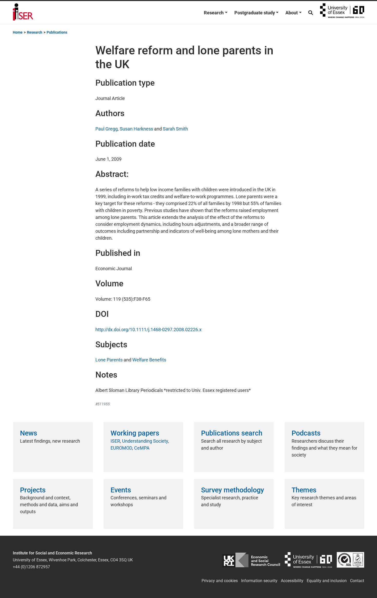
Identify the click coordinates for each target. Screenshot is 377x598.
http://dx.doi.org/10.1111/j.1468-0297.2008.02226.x (148, 329)
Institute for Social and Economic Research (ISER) (23, 12)
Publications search (231, 433)
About (291, 12)
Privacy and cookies (220, 580)
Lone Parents (109, 359)
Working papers (135, 433)
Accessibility (292, 580)
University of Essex (342, 12)
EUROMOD (121, 448)
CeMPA (142, 448)
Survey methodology (232, 490)
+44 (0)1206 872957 (31, 566)
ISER (115, 441)
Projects (33, 490)
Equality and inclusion (327, 580)
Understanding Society (145, 441)
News (28, 433)
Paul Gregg (106, 128)
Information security (259, 580)
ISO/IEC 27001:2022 (350, 560)
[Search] (310, 12)
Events (121, 490)
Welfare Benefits (149, 359)
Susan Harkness (136, 128)
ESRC (251, 560)
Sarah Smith (175, 128)
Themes (304, 490)
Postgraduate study (254, 12)
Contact (357, 580)
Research (214, 12)
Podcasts (306, 433)
